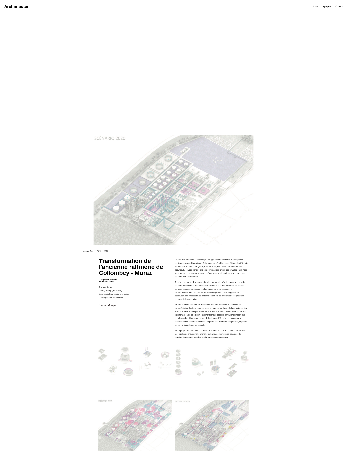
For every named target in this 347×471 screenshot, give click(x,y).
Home (315, 6)
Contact (339, 6)
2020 (106, 251)
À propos (326, 6)
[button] (107, 305)
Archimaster (16, 6)
